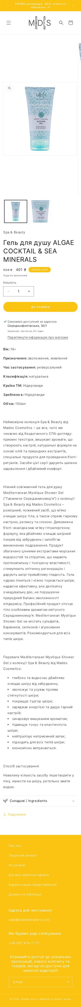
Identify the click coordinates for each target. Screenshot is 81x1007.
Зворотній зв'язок (23, 855)
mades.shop (29, 999)
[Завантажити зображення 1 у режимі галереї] (15, 211)
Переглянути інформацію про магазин (38, 337)
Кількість (9, 282)
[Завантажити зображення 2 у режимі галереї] (40, 211)
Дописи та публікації (25, 894)
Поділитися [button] (17, 814)
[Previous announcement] (8, 5)
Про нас (15, 845)
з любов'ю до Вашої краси (54, 999)
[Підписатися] (67, 982)
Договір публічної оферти (29, 875)
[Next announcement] (73, 5)
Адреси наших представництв (33, 884)
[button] (8, 22)
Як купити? (17, 865)
